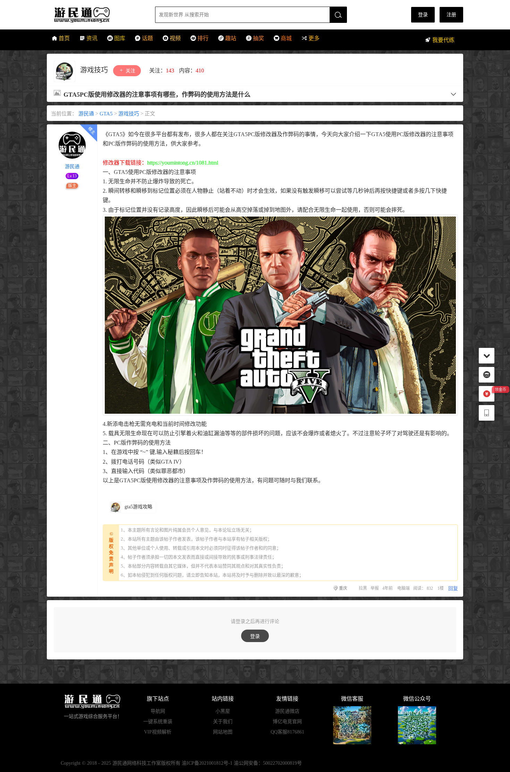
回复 (453, 588)
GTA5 (106, 113)
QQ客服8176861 (287, 732)
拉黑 (363, 588)
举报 (375, 588)
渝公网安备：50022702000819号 (268, 763)
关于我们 (222, 721)
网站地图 (222, 732)
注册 (451, 14)
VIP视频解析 (157, 732)
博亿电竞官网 (287, 721)
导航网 (158, 711)
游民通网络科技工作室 (136, 763)
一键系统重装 (157, 721)
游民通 (95, 14)
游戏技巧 (95, 70)
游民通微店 (287, 711)
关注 (129, 70)
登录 (423, 14)
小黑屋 (222, 711)
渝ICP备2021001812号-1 (207, 763)
